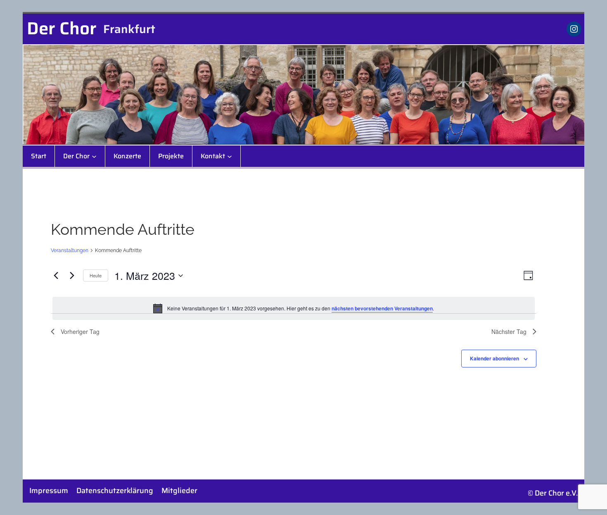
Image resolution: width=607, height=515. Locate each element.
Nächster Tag (508, 331)
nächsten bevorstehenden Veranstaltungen (382, 308)
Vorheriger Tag (80, 331)
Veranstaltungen (69, 250)
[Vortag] (56, 276)
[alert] (293, 308)
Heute (96, 275)
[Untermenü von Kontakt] (229, 156)
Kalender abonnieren (494, 358)
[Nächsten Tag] (72, 276)
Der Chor (62, 28)
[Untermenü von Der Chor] (94, 156)
